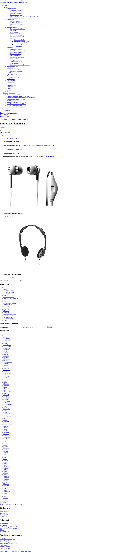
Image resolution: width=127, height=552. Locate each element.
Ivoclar (5, 420)
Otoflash (5, 446)
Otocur (5, 445)
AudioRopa (6, 348)
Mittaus (9, 90)
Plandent (5, 452)
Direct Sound (7, 373)
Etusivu (2, 119)
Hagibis (5, 406)
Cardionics (6, 356)
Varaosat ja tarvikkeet (9, 93)
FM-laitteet (13, 30)
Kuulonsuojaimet (11, 8)
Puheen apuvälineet (8, 295)
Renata (5, 462)
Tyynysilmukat (18, 46)
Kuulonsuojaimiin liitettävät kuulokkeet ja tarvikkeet (24, 16)
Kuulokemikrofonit (15, 54)
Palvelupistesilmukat (19, 40)
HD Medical (6, 409)
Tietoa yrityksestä (5, 511)
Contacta (5, 363)
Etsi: (1, 280)
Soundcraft (6, 477)
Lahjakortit (6, 312)
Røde (4, 465)
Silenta (5, 474)
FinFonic (5, 393)
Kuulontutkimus (11, 85)
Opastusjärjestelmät (12, 74)
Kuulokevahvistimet (12, 66)
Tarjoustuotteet (11, 80)
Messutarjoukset (7, 317)
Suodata (50, 327)
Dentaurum (6, 370)
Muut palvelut (11, 91)
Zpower (5, 498)
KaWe (5, 423)
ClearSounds (6, 359)
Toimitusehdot (4, 523)
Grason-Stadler (7, 404)
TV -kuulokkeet (14, 60)
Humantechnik (7, 413)
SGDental (6, 470)
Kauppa (5, 108)
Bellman (5, 354)
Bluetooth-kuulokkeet (16, 49)
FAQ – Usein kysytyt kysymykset (9, 527)
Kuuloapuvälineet (12, 27)
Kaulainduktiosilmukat (20, 44)
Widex (5, 493)
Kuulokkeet (10, 47)
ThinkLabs (6, 484)
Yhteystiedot (6, 110)
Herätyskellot (14, 32)
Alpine (5, 337)
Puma (5, 459)
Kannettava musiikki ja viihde (18, 51)
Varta (4, 488)
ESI (4, 388)
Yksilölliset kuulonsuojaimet (18, 10)
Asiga (5, 343)
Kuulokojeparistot (15, 77)
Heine (5, 412)
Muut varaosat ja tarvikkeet (14, 105)
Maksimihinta (27, 327)
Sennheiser (6, 466)
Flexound (6, 395)
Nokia (5, 435)
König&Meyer (7, 424)
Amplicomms (7, 340)
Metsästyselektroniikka (9, 314)
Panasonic (6, 448)
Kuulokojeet (10, 19)
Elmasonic (6, 384)
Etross (5, 390)
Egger (5, 382)
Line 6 (5, 431)
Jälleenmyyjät (3, 516)
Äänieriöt (6, 301)
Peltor (5, 449)
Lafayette (6, 426)
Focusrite (5, 396)
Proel (4, 457)
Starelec (5, 480)
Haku (21, 280)
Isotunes (5, 418)
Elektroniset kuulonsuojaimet (18, 13)
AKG (5, 335)
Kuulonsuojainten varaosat (17, 18)
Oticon (5, 443)
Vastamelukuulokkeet (16, 61)
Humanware (6, 415)
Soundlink (6, 479)
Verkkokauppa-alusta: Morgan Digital (21, 551)
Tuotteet (5, 7)
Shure (5, 471)
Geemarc (5, 399)
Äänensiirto (6, 300)
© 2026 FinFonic (5, 551)
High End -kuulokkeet (16, 52)
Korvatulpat (13, 11)
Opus (4, 440)
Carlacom (6, 357)
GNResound (6, 401)
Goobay (5, 402)
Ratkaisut (6, 5)
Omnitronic (6, 437)
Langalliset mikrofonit (16, 71)
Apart (5, 342)
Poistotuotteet (10, 82)
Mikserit (9, 72)
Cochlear (5, 360)
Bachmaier (6, 349)
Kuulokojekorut (14, 26)
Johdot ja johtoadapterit (13, 94)
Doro (4, 374)
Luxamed (6, 432)
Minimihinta (3, 327)
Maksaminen (3, 525)
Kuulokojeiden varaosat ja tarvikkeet (17, 102)
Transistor (6, 485)
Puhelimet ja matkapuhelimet (18, 35)
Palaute (2, 530)
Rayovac (5, 460)
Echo (4, 381)
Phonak (5, 451)
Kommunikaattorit (15, 33)
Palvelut (5, 83)
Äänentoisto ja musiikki (9, 303)
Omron (5, 438)
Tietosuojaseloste (4, 531)
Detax (5, 371)
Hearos (5, 410)
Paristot (9, 76)
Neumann (6, 434)
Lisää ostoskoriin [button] (49, 145)
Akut (4, 287)
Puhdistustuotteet (8, 318)
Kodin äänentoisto (15, 55)
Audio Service (7, 345)
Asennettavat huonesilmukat (21, 41)
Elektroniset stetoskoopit (17, 36)
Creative (5, 365)
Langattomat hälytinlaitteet (17, 29)
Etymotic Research (8, 391)
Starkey (5, 482)
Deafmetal (6, 368)
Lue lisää (10, 217)
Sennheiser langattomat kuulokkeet (9, 542)
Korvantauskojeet (15, 21)
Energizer (6, 385)
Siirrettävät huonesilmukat (21, 43)
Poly (4, 454)
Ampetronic (6, 338)
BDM (5, 351)
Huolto (9, 88)
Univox (5, 487)
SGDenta (6, 468)
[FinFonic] (3, 2)
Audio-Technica (7, 346)
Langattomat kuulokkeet (17, 57)
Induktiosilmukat (15, 38)
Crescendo (6, 367)
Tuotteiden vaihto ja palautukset (8, 528)
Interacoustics (7, 416)
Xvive (5, 495)
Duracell (5, 379)
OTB (4, 441)
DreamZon (6, 376)
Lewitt (5, 429)
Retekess (5, 463)
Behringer (6, 352)
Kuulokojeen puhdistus (16, 24)
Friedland (6, 398)
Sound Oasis (6, 476)
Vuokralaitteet (11, 79)
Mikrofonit (10, 68)
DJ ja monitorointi (15, 63)
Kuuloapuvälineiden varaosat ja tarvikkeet (18, 96)
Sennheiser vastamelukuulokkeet (9, 543)
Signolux (5, 473)
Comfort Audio (7, 362)
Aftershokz (6, 334)
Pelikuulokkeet (14, 58)
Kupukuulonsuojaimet (16, 15)
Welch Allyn (6, 491)
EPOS (5, 387)
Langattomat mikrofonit (16, 69)
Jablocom (6, 421)
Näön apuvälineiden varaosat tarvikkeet (17, 107)
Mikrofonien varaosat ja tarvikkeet (16, 104)
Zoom (5, 496)
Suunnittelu (10, 86)
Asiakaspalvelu (4, 514)
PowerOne (6, 456)
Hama (5, 407)
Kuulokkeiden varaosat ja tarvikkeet (20, 65)
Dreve (5, 377)
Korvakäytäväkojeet (15, 22)
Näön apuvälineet (8, 315)
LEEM (5, 427)
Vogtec (5, 490)
